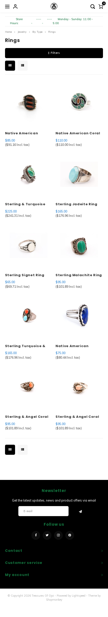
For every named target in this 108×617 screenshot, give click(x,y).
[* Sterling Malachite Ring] (79, 245)
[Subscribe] (80, 511)
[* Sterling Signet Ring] (28, 245)
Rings (52, 31)
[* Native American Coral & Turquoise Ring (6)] (79, 103)
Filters (55, 53)
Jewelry (22, 31)
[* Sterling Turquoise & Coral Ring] (28, 316)
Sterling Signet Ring (24, 275)
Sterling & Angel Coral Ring (26, 416)
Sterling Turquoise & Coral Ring (25, 346)
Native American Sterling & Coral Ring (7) (25, 133)
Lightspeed (78, 595)
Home (8, 31)
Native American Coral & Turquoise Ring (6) (78, 133)
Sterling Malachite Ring (79, 275)
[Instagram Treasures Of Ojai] (58, 535)
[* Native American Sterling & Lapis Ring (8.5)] (79, 316)
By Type (37, 31)
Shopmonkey (54, 599)
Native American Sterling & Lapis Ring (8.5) (76, 346)
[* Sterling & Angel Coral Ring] (28, 386)
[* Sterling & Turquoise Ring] (28, 174)
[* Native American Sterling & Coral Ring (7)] (28, 103)
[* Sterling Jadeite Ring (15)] (79, 174)
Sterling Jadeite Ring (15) (76, 204)
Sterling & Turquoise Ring (25, 204)
